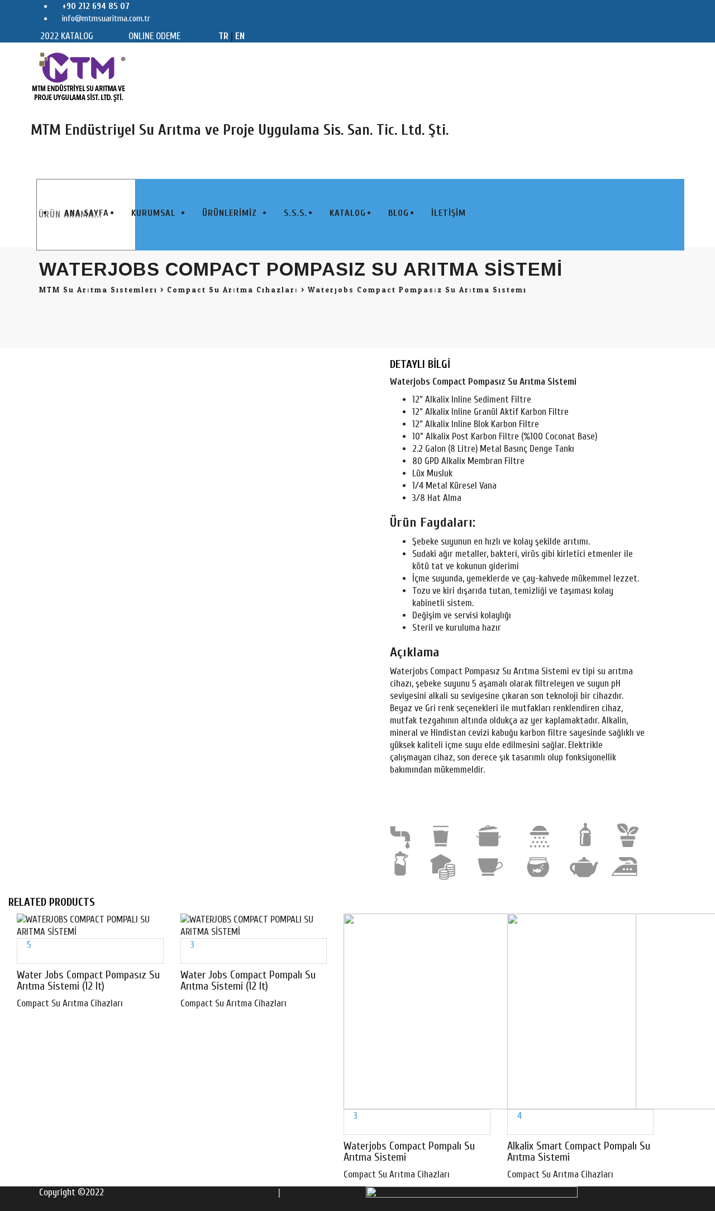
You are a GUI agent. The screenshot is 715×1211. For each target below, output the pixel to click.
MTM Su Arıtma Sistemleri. (156, 1192)
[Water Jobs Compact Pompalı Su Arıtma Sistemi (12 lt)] (184, 957)
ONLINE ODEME (154, 36)
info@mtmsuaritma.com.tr (105, 18)
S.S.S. (295, 213)
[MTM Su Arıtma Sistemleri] (79, 76)
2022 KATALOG (66, 36)
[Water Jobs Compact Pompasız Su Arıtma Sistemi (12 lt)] (21, 957)
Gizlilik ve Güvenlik (243, 1192)
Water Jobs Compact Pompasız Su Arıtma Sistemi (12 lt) (88, 980)
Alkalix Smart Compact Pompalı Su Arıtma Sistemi (578, 1151)
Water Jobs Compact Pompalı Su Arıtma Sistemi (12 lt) (248, 980)
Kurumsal (153, 213)
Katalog (348, 213)
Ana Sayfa (86, 213)
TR (223, 36)
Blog (398, 213)
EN (240, 36)
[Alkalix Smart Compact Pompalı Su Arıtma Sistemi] (511, 1128)
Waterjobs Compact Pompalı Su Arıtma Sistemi (409, 1151)
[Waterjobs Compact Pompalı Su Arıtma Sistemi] (347, 1128)
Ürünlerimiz (229, 213)
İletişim (448, 213)
